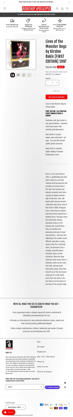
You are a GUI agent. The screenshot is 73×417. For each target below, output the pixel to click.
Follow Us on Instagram (44, 371)
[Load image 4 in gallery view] (29, 75)
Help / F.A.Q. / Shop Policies (46, 356)
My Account (40, 346)
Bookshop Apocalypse (16, 415)
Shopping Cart (41, 351)
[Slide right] (34, 75)
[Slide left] (8, 75)
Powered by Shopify (27, 415)
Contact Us (40, 361)
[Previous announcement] (4, 2)
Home (39, 341)
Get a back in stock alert (56, 97)
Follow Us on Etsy (42, 366)
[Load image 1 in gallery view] (12, 75)
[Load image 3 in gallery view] (24, 75)
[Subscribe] (41, 387)
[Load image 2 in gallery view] (18, 75)
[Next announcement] (69, 2)
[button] (4, 8)
